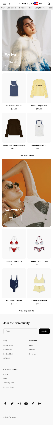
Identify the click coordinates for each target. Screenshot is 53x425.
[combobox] (39, 3)
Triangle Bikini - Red (14, 261)
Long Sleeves (40, 8)
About (31, 345)
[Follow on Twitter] (12, 403)
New (2, 8)
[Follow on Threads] (40, 405)
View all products (26, 155)
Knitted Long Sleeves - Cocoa (14, 145)
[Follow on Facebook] (5, 403)
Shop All (12, 62)
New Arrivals (8, 345)
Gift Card (6, 358)
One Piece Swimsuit (14, 301)
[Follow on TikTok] (33, 403)
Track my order (8, 383)
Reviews (32, 354)
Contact (6, 374)
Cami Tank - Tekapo (13, 106)
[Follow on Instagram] (19, 403)
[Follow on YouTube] (26, 403)
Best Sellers (11, 8)
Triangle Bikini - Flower (39, 261)
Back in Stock (8, 354)
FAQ (5, 379)
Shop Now (13, 218)
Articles (32, 350)
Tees (30, 8)
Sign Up (44, 331)
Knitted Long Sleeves (39, 106)
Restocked (22, 8)
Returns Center (9, 387)
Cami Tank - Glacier (39, 145)
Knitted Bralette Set (39, 301)
